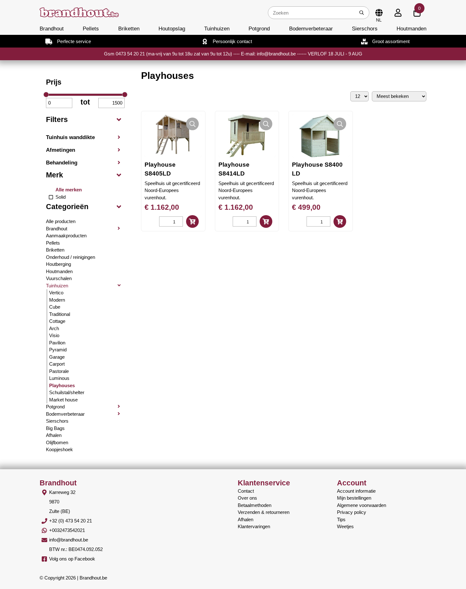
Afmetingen (60, 150)
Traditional (59, 314)
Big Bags (55, 428)
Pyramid (58, 349)
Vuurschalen (59, 278)
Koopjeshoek (59, 449)
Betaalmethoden (254, 505)
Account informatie (356, 491)
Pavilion (57, 342)
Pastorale (59, 371)
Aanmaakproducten (66, 235)
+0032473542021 (67, 530)
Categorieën (67, 207)
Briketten (128, 28)
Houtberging (58, 264)
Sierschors (365, 28)
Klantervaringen (254, 526)
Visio (54, 335)
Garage (57, 357)
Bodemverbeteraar (311, 28)
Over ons (247, 498)
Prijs (53, 82)
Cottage (57, 321)
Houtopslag (172, 28)
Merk (54, 175)
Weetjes (345, 526)
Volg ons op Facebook (72, 558)
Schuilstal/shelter (66, 392)
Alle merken (68, 189)
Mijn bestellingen (354, 498)
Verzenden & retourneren (263, 512)
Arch (54, 328)
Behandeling (61, 162)
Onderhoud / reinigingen (70, 257)
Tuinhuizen (217, 28)
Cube (54, 307)
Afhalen (53, 435)
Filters (57, 120)
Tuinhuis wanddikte (70, 137)
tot (85, 102)
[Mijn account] (397, 12)
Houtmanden (411, 28)
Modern (57, 300)
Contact (246, 491)
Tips (341, 519)
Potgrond (259, 28)
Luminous (59, 378)
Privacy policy (351, 512)
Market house (63, 399)
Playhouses (62, 385)
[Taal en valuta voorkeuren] (378, 12)
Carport (57, 364)
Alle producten (60, 221)
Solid (60, 197)
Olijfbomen (57, 442)
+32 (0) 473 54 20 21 (70, 520)
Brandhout (52, 28)
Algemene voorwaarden (361, 505)
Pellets (91, 28)
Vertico (56, 292)
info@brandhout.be (68, 539)
